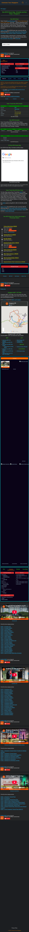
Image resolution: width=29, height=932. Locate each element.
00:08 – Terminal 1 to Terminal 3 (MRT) (10, 756)
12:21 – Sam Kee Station (7, 643)
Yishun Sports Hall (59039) (10, 249)
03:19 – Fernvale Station (6, 696)
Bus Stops (10, 38)
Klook (2, 71)
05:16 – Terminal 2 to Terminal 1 (8, 759)
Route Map (17, 38)
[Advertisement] (14, 837)
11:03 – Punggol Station (6, 642)
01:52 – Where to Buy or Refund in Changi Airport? (13, 802)
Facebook (19, 78)
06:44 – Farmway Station (7, 700)
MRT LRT (10, 276)
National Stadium (4, 585)
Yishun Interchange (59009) (10, 226)
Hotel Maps (3, 69)
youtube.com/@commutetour (13, 96)
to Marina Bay (5, 575)
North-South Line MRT (12, 230)
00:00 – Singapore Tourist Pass (8, 796)
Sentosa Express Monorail (22, 346)
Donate (22, 98)
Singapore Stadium (4, 599)
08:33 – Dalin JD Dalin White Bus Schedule (11, 653)
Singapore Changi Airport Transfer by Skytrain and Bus (15, 744)
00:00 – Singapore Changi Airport (9, 753)
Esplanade (3, 33)
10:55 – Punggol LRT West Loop (8, 640)
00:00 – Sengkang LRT (6, 689)
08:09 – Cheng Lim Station (7, 702)
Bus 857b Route (11, 21)
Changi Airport (3, 574)
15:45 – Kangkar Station (6, 711)
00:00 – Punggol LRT (6, 626)
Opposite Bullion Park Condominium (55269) (14, 261)
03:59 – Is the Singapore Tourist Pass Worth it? (12, 809)
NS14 (10, 245)
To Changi (4, 592)
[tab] (3, 60)
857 (3, 268)
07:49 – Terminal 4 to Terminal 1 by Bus (10, 760)
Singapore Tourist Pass (5, 563)
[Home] (1, 8)
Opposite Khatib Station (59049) (11, 242)
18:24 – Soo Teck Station (7, 650)
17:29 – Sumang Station (6, 649)
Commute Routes (14, 563)
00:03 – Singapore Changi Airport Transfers (11, 755)
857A (17, 71)
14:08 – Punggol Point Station (8, 644)
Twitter (14, 78)
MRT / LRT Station (16, 299)
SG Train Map (3, 70)
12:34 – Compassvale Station (8, 707)
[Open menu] (26, 3)
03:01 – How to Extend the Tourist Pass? (10, 805)
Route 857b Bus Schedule (5, 65)
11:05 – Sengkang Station (7, 706)
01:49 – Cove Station (6, 629)
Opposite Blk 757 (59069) (10, 234)
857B (17, 72)
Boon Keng (18, 31)
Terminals (3, 72)
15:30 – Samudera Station (7, 646)
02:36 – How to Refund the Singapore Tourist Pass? (13, 803)
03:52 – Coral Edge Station (7, 632)
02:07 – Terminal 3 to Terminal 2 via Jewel (11, 757)
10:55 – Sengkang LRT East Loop (9, 704)
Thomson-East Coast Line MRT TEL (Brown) (7, 354)
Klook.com (3, 289)
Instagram (25, 78)
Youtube (6, 98)
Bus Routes (17, 276)
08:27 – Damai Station (6, 637)
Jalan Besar (9, 33)
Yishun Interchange (19, 65)
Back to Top (24, 276)
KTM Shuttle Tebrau (21, 351)
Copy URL (10, 78)
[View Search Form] (22, 2)
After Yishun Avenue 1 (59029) (11, 253)
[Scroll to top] (26, 926)
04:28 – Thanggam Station (7, 697)
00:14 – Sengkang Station (7, 690)
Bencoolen (12, 31)
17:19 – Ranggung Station (7, 713)
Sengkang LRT (20, 342)
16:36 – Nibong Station (6, 647)
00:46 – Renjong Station (6, 692)
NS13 (10, 229)
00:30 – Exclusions (5, 798)
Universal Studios (6, 584)
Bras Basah (24, 31)
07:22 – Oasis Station (6, 636)
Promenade (19, 33)
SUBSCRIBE (4, 53)
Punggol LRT (19, 341)
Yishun (24, 33)
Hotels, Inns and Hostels (23, 563)
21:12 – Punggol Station (6, 651)
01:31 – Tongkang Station (7, 693)
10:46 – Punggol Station (6, 639)
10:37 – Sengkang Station (7, 703)
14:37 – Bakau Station (6, 710)
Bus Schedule (4, 38)
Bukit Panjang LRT (20, 340)
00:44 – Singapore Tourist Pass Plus (9, 799)
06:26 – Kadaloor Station (6, 635)
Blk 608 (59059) (7, 238)
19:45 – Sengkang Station (7, 714)
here (4, 299)
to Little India (5, 579)
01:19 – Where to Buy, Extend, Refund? (10, 801)
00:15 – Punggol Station (6, 628)
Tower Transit (4, 30)
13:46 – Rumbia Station (6, 708)
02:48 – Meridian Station (6, 630)
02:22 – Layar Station (6, 695)
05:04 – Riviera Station (6, 633)
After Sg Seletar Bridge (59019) (11, 257)
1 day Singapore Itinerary (20, 574)
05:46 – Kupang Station (6, 699)
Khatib (14, 33)
